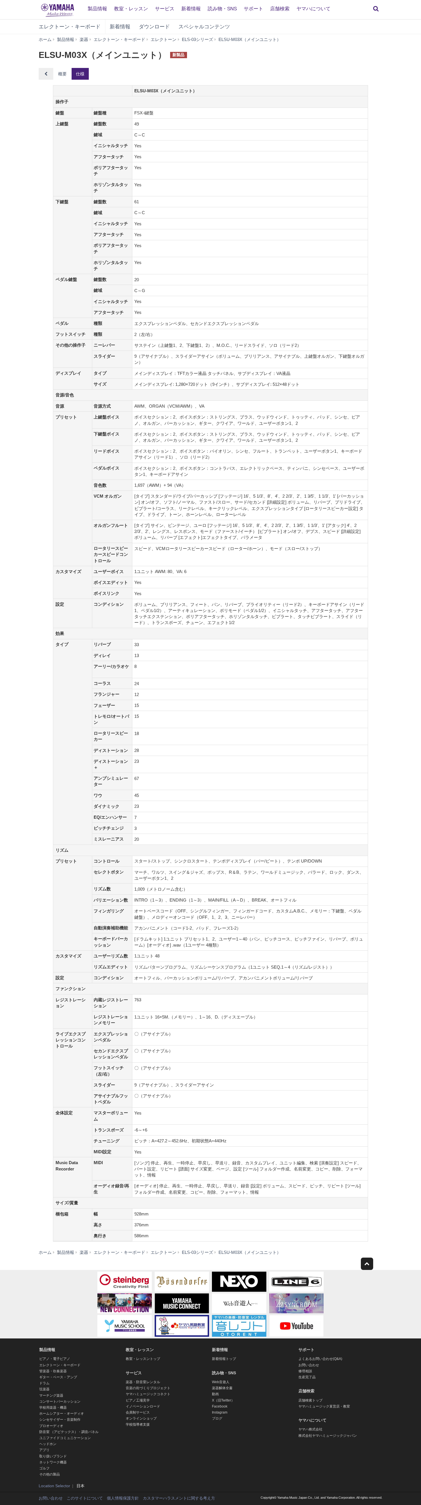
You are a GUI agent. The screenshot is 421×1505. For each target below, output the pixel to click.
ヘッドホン (47, 1444)
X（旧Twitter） (223, 1400)
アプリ (44, 1450)
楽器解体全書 (222, 1388)
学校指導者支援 (138, 1424)
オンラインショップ (141, 1418)
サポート (253, 8)
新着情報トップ (224, 1359)
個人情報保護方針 (123, 1498)
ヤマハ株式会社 (310, 1429)
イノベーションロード (143, 1406)
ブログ (217, 1418)
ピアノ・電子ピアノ (54, 1359)
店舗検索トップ (310, 1400)
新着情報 (191, 8)
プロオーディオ (51, 1426)
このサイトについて (85, 1498)
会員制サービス (138, 1412)
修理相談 (305, 1371)
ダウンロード (154, 27)
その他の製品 (49, 1474)
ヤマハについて (313, 8)
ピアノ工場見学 (138, 1400)
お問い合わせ (308, 1365)
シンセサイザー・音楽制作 (59, 1420)
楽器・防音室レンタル (143, 1382)
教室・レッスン (131, 8)
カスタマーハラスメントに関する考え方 (179, 1498)
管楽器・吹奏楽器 (53, 1371)
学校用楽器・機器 (53, 1408)
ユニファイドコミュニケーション (65, 1438)
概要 (62, 73)
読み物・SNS (222, 8)
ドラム (44, 1383)
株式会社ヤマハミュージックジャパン (327, 1436)
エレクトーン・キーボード (70, 27)
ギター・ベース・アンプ (58, 1377)
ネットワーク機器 (53, 1462)
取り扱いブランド (53, 1456)
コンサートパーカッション (59, 1402)
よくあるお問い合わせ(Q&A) (320, 1359)
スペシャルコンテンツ (204, 27)
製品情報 (97, 8)
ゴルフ (44, 1468)
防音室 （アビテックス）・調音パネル (69, 1432)
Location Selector (54, 1486)
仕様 (80, 73)
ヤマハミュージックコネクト (148, 1394)
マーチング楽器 (51, 1395)
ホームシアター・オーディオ (61, 1414)
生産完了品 (307, 1377)
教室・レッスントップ (143, 1359)
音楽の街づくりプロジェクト (148, 1388)
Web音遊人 (220, 1382)
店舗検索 (280, 8)
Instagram (219, 1412)
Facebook (219, 1406)
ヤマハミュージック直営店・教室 (324, 1406)
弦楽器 (44, 1389)
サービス (164, 8)
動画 (215, 1394)
